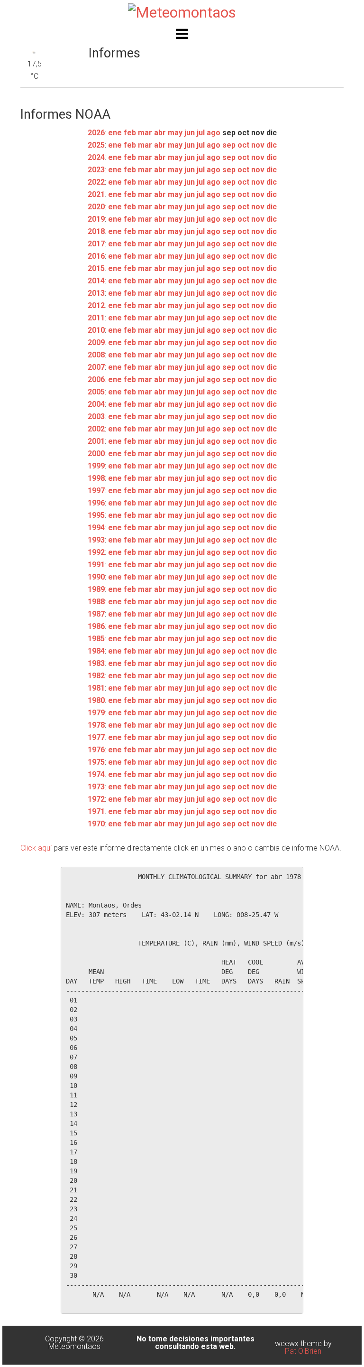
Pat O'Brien (303, 1351)
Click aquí (36, 847)
